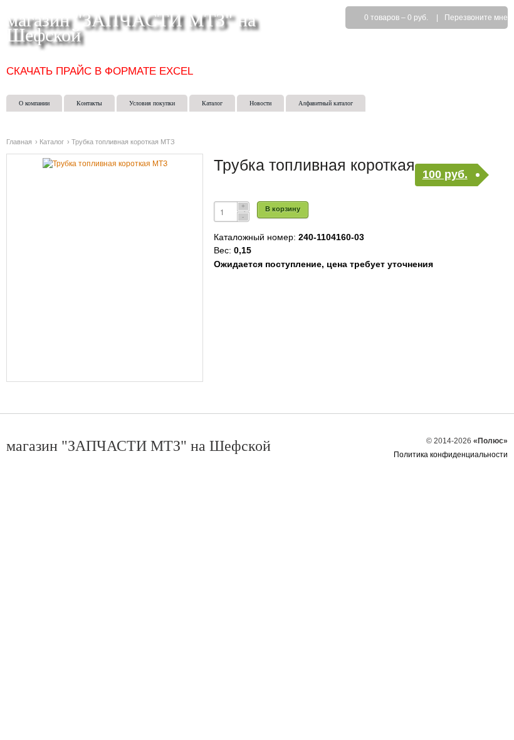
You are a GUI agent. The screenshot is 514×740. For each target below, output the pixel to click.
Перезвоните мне (476, 17)
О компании (34, 103)
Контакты (89, 103)
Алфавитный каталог (325, 103)
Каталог (212, 103)
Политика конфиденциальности (451, 454)
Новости (260, 103)
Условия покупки (152, 103)
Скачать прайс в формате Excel (99, 71)
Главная (19, 141)
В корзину (282, 209)
